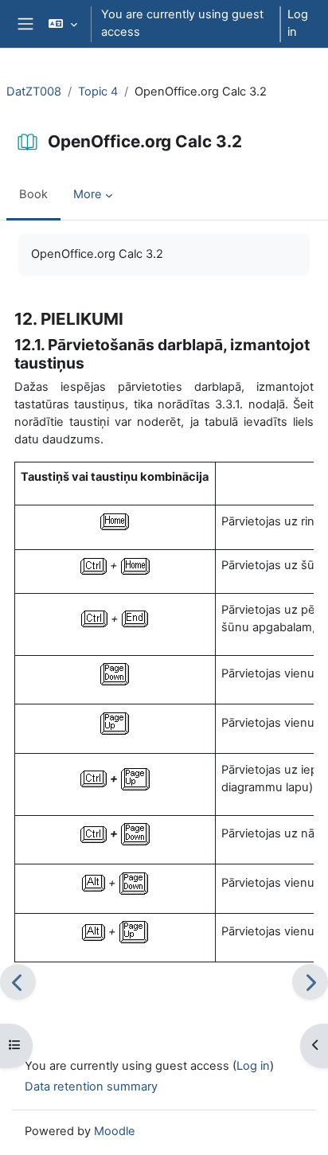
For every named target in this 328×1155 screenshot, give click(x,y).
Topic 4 (98, 91)
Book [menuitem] (33, 194)
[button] (62, 24)
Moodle (114, 1131)
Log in (297, 23)
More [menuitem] (87, 194)
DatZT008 (33, 91)
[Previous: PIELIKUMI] (18, 982)
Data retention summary (91, 1086)
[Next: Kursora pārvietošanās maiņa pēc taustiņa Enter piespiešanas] (310, 982)
